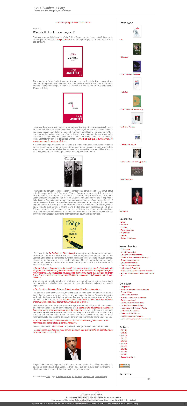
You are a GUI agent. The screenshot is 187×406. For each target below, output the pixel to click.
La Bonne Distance (128, 127)
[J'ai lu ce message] (184, 404)
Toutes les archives (128, 357)
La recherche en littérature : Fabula (134, 308)
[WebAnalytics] (93, 1)
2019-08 (124, 344)
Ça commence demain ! (130, 263)
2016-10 (124, 354)
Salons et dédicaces (128, 238)
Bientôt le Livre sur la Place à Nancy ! (135, 257)
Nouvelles (124, 225)
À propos (123, 211)
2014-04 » (85, 23)
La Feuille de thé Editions (130, 313)
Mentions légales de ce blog (77, 400)
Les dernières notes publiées (94, 397)
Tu (122, 40)
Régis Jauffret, (63, 39)
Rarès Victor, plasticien (129, 295)
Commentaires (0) (101, 377)
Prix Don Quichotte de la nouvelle (133, 297)
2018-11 (124, 349)
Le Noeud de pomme (128, 144)
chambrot (78, 377)
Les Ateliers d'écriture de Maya (132, 303)
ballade (64, 377)
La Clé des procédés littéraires (132, 316)
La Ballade (58, 326)
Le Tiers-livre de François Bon (132, 305)
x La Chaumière (127, 179)
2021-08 (124, 336)
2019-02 (124, 346)
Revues (124, 235)
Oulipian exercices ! (128, 300)
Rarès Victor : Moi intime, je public (133, 162)
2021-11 (124, 330)
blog (133, 400)
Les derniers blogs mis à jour (75, 397)
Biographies (125, 233)
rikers (69, 377)
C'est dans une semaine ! (130, 265)
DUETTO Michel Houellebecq (132, 109)
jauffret (58, 377)
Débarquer (124, 57)
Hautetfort (99, 394)
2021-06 (124, 338)
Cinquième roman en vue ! (130, 260)
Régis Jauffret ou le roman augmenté (54, 32)
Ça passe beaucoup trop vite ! (132, 255)
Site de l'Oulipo (126, 292)
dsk (73, 377)
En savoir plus (135, 404)
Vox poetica (125, 287)
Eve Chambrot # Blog (49, 8)
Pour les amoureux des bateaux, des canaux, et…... (137, 274)
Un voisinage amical (128, 252)
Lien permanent (88, 377)
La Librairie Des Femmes (130, 311)
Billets (123, 222)
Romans (124, 227)
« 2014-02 (60, 23)
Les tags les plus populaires (112, 397)
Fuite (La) (124, 92)
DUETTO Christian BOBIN (130, 74)
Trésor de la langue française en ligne (135, 289)
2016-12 (124, 352)
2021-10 (124, 333)
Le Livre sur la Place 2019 (130, 268)
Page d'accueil (73, 23)
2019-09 (124, 341)
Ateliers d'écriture (127, 230)
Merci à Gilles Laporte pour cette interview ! (137, 271)
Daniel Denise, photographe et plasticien (136, 319)
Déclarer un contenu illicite (60, 400)
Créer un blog (89, 394)
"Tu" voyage (125, 249)
